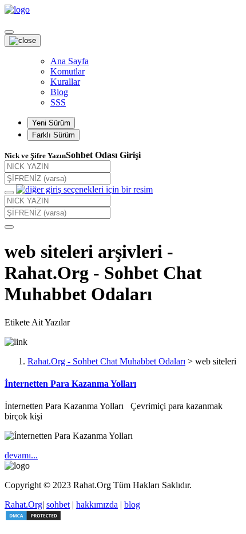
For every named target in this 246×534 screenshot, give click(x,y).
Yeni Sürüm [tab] (51, 123)
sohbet (58, 504)
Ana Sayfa (69, 61)
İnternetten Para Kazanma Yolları (70, 383)
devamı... (21, 455)
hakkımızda (97, 504)
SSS (58, 102)
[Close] (23, 40)
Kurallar (65, 82)
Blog (59, 92)
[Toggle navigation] (9, 32)
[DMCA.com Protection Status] (33, 518)
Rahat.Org (23, 504)
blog (132, 504)
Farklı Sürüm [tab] (53, 135)
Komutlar (67, 71)
